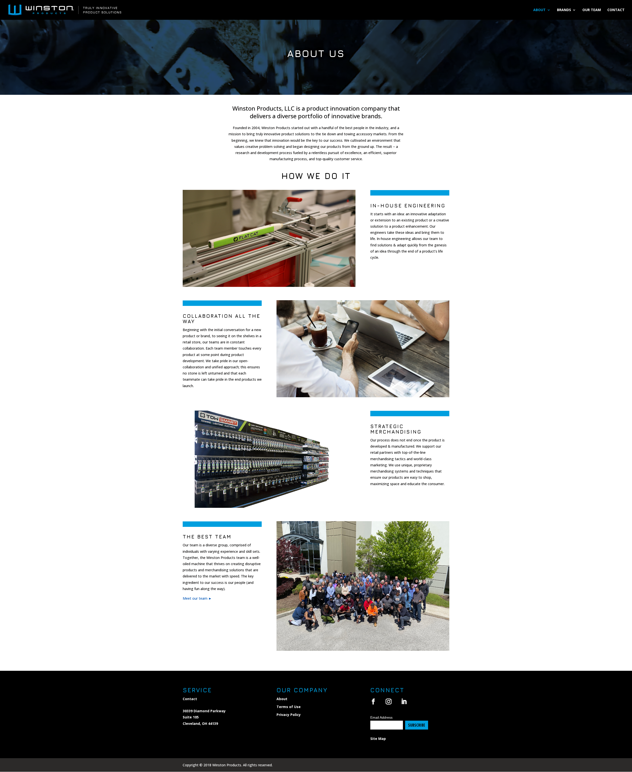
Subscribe (416, 725)
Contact (616, 10)
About (539, 10)
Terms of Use (288, 706)
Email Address (381, 717)
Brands (564, 10)
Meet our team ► (197, 598)
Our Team (591, 10)
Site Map (378, 738)
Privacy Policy (288, 714)
